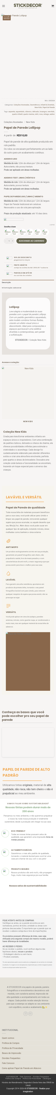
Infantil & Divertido (47, 105)
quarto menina (28, 114)
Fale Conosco (8, 1063)
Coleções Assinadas (21, 105)
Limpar (52, 225)
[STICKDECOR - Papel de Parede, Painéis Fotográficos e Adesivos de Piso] (28, 6)
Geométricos (35, 105)
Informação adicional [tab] (11, 288)
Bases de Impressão (11, 1053)
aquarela (11, 112)
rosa (41, 114)
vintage (46, 114)
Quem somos (8, 1038)
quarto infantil (17, 114)
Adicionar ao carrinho (31, 241)
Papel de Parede (49, 107)
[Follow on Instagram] (25, 1014)
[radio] (7, 232)
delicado (35, 112)
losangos (43, 112)
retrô (36, 114)
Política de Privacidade (12, 1048)
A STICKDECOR (12, 1077)
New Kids (38, 107)
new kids (51, 112)
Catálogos (47, 1079)
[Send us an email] (30, 1014)
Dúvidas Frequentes (11, 1058)
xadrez (52, 114)
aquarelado (20, 112)
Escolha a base (10, 227)
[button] (3, 6)
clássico (28, 112)
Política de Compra (10, 1043)
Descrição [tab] (6, 282)
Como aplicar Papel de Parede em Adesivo (21, 1068)
